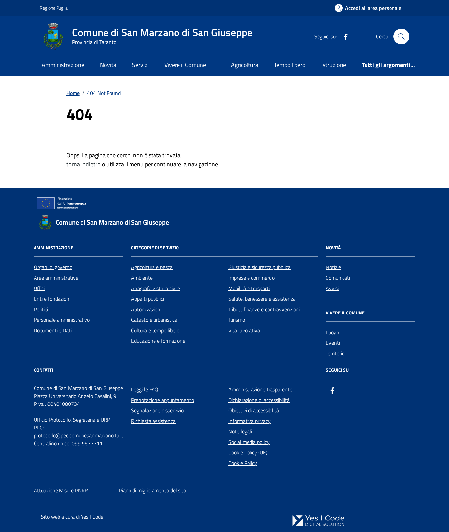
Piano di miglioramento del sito (152, 490)
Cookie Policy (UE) (247, 452)
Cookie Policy (242, 463)
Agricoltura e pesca (152, 267)
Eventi (333, 343)
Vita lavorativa (244, 330)
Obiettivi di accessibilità (253, 410)
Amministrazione (63, 64)
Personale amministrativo (62, 320)
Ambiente (142, 278)
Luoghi (333, 332)
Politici (41, 309)
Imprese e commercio (251, 278)
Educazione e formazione (158, 341)
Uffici (39, 288)
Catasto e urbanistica (154, 320)
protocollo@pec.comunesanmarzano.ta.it (78, 435)
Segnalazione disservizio (157, 410)
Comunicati (338, 278)
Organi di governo (53, 267)
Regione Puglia (54, 7)
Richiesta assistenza (153, 421)
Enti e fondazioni (52, 299)
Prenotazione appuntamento (162, 400)
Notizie (333, 267)
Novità (108, 64)
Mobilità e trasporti (249, 288)
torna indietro (83, 164)
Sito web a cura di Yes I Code (72, 516)
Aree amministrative (56, 278)
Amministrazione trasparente (260, 389)
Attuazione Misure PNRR (61, 490)
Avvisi (332, 288)
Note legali (240, 431)
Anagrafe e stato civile (155, 288)
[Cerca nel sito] (401, 36)
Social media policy (249, 442)
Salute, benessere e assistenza (261, 299)
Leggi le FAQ (144, 389)
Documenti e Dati (53, 330)
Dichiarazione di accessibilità (259, 400)
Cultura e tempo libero (155, 330)
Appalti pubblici (147, 299)
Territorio (335, 353)
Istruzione (333, 64)
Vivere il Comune (185, 64)
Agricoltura (244, 64)
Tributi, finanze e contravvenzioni (264, 309)
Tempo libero (290, 64)
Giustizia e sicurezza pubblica (259, 267)
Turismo (236, 320)
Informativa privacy (249, 421)
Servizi (140, 64)
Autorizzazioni (146, 309)
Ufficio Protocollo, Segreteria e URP (72, 420)
